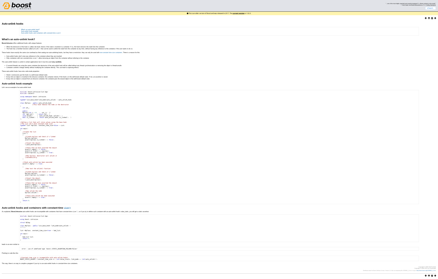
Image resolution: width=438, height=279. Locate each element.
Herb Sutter (405, 5)
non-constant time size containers (111, 52)
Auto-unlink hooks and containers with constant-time (41, 33)
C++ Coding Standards (429, 5)
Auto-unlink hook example (29, 31)
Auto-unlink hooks (12, 23)
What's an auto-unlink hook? (30, 29)
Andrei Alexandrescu (417, 5)
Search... (431, 8)
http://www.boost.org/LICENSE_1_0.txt (426, 270)
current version (238, 13)
